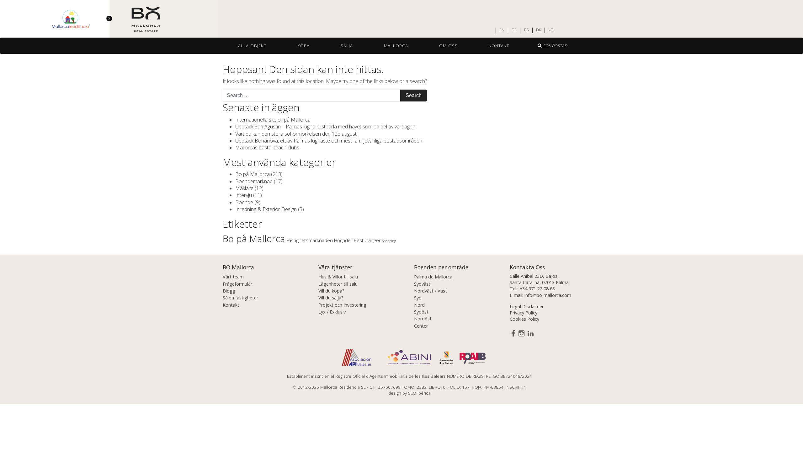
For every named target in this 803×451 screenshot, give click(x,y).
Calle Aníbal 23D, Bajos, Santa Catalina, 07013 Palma (539, 279)
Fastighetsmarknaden (309, 240)
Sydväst (422, 284)
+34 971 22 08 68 (537, 289)
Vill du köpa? (331, 291)
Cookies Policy (524, 319)
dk (538, 30)
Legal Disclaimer (527, 306)
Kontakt (499, 46)
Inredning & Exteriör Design (266, 209)
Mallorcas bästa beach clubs (267, 147)
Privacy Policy (523, 313)
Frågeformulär (237, 284)
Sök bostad (555, 46)
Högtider (343, 240)
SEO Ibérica (419, 393)
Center (421, 326)
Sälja (347, 46)
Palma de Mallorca (433, 277)
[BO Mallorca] (110, 19)
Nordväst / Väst (430, 291)
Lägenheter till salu (338, 284)
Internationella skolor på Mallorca (273, 119)
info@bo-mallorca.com (547, 295)
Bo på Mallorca (252, 174)
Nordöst (423, 319)
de (514, 30)
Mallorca (396, 46)
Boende (244, 202)
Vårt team (233, 277)
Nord (419, 305)
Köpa (303, 46)
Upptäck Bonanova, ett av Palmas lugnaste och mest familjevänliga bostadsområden (328, 140)
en (501, 30)
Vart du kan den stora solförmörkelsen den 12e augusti (296, 133)
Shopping (389, 241)
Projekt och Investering (342, 305)
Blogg (229, 291)
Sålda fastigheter (240, 298)
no (551, 30)
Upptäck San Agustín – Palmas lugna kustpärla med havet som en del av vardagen (325, 126)
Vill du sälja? (330, 298)
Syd (418, 298)
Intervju (243, 195)
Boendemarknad (254, 181)
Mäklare (244, 188)
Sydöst (421, 312)
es (526, 30)
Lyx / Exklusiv (332, 312)
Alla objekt (252, 46)
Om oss (448, 46)
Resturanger (367, 240)
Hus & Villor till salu (338, 277)
